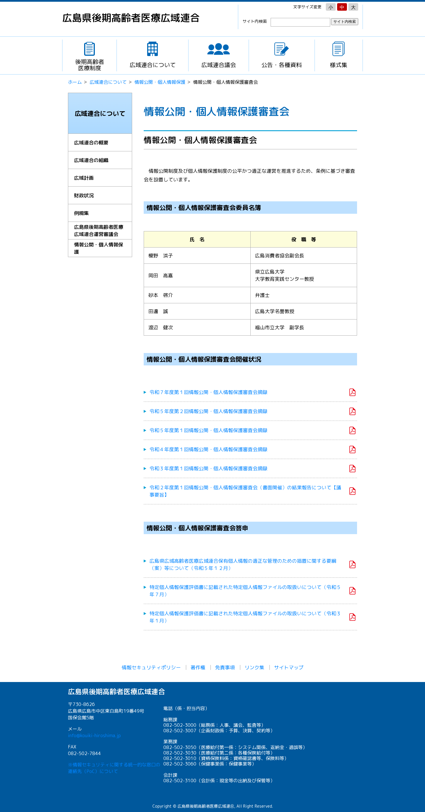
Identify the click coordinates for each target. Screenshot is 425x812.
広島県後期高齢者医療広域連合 (131, 18)
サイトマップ (289, 667)
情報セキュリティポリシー (151, 667)
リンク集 (254, 667)
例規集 (81, 213)
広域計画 (84, 177)
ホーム (75, 82)
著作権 (198, 667)
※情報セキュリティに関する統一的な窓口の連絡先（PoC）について (114, 767)
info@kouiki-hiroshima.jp (94, 735)
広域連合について (108, 82)
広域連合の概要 (91, 142)
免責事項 (225, 667)
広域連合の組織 (91, 160)
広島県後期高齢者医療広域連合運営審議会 (98, 230)
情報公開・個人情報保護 (159, 82)
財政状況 (84, 195)
